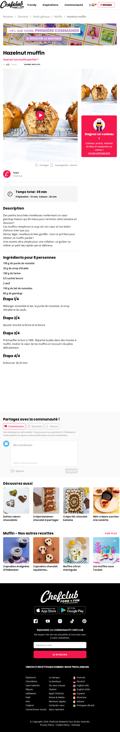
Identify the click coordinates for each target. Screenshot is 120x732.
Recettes (15, 5)
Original (30, 705)
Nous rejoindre (56, 709)
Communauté (74, 5)
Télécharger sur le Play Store (72, 610)
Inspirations (50, 5)
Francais (81, 677)
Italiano (80, 701)
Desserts (23, 16)
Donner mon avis (32, 64)
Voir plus (111, 533)
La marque (54, 677)
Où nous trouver (57, 685)
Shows (107, 5)
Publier (71, 470)
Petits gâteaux (41, 16)
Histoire (53, 689)
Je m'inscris (60, 654)
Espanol (81, 693)
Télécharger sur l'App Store (46, 610)
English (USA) (83, 689)
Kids (28, 701)
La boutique (55, 681)
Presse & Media (57, 697)
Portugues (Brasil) (85, 705)
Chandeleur (32, 681)
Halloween (31, 693)
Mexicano (81, 697)
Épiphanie (31, 677)
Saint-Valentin (33, 685)
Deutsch (81, 681)
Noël (28, 697)
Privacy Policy (47, 724)
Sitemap (75, 724)
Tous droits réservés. (79, 721)
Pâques (29, 689)
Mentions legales (57, 701)
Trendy (31, 5)
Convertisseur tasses (36, 709)
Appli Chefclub (56, 693)
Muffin (58, 16)
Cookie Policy (62, 724)
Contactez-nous (57, 705)
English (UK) (83, 685)
